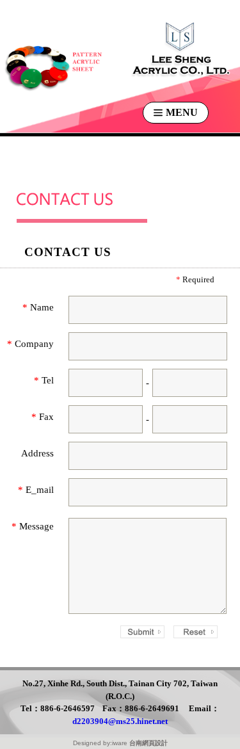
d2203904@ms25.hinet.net (120, 721)
